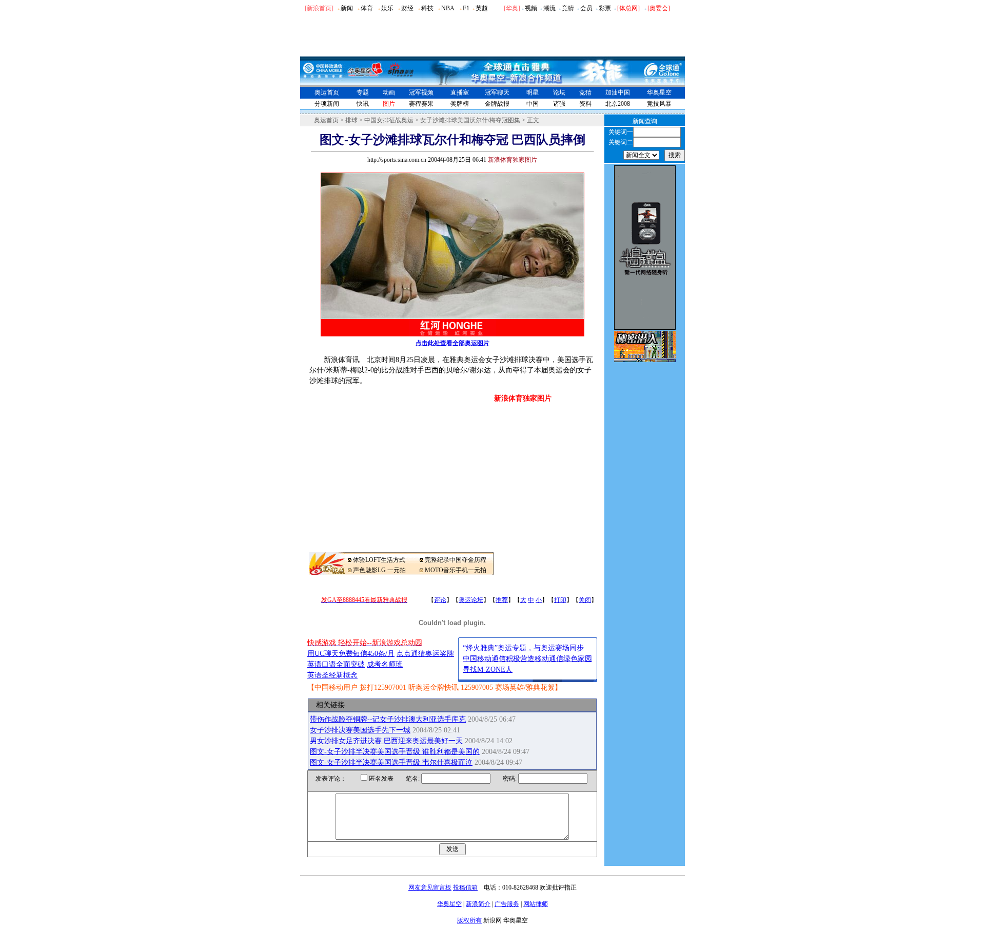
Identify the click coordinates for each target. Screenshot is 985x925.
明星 (532, 92)
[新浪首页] (319, 8)
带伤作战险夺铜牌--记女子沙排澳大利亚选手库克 (388, 719)
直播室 (459, 92)
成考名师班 (385, 664)
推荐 (502, 599)
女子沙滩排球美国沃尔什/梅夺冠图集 (470, 120)
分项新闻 (326, 103)
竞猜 (568, 8)
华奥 (512, 8)
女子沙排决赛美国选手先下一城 (360, 730)
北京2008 (617, 103)
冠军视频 (421, 92)
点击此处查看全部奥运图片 (452, 343)
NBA (448, 8)
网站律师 (535, 904)
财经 (407, 8)
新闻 (347, 8)
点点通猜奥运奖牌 (425, 653)
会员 (586, 8)
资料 (585, 103)
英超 (482, 8)
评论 (440, 599)
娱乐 (387, 8)
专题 (363, 92)
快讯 (363, 103)
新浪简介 (478, 904)
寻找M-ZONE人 (488, 669)
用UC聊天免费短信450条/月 (351, 653)
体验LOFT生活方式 (379, 559)
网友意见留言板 (429, 887)
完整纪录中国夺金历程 (455, 559)
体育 (367, 8)
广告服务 (507, 904)
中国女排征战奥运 (388, 120)
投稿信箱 (465, 887)
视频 (531, 8)
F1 (466, 8)
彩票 (605, 8)
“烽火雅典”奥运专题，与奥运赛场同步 (523, 648)
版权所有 (469, 920)
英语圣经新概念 (332, 675)
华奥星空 (659, 92)
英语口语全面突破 (336, 664)
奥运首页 (326, 92)
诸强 (559, 103)
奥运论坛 (471, 599)
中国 (532, 103)
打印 (560, 599)
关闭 (585, 599)
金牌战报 (497, 103)
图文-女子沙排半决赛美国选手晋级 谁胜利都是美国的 (395, 752)
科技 (427, 8)
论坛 (559, 92)
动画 (389, 92)
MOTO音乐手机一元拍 (455, 570)
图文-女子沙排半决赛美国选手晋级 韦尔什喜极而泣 (391, 762)
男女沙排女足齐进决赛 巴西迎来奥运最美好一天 (386, 741)
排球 (351, 120)
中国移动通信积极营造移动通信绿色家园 (527, 659)
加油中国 (617, 92)
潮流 (549, 8)
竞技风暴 (659, 103)
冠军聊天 (497, 92)
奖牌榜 (459, 103)
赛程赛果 (421, 103)
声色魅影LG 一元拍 (379, 570)
